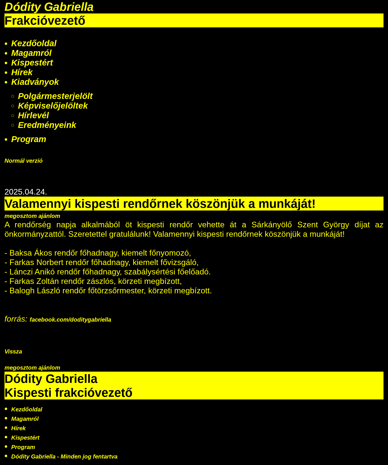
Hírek (22, 72)
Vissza (13, 351)
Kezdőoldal (34, 43)
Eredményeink (47, 125)
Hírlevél (33, 115)
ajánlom (49, 216)
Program (28, 139)
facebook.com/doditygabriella (70, 319)
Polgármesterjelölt (55, 96)
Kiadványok (35, 82)
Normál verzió (23, 160)
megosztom (21, 216)
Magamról (31, 53)
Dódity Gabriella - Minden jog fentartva (64, 456)
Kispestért (32, 62)
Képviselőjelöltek (53, 105)
